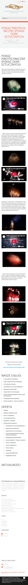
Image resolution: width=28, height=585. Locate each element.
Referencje (4, 524)
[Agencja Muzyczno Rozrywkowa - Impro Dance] (14, 6)
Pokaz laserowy (11, 443)
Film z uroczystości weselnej (13, 381)
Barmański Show (11, 455)
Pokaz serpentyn (11, 445)
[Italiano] (24, 1)
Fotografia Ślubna (10, 384)
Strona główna (9, 40)
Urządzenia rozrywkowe (11, 398)
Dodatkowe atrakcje (12, 41)
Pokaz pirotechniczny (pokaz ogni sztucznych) (14, 395)
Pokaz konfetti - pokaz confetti (13, 401)
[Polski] (19, 1)
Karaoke (8, 450)
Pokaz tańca (10, 448)
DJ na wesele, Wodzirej (11, 379)
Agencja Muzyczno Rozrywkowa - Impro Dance (13, 572)
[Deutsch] (23, 1)
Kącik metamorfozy (12, 453)
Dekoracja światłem (10, 389)
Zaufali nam (4, 525)
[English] (21, 1)
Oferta (17, 40)
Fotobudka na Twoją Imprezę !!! (13, 387)
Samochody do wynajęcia (11, 392)
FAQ (2, 519)
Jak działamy (4, 521)
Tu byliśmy (3, 522)
